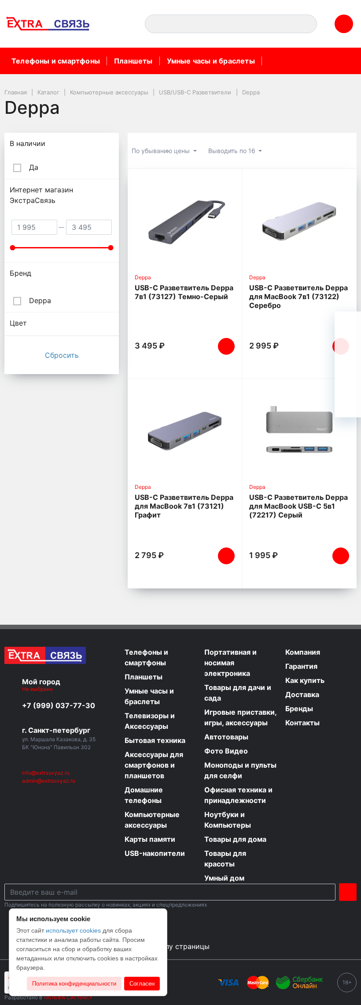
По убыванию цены (162, 150)
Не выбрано (38, 689)
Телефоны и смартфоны (55, 60)
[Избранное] (348, 351)
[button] (120, 24)
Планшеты (133, 60)
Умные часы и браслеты (211, 60)
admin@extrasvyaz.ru (48, 780)
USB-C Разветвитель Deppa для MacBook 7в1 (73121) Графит (184, 506)
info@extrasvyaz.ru (46, 772)
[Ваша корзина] (348, 324)
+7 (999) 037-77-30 (58, 705)
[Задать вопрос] (348, 404)
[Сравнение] (348, 377)
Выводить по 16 (232, 150)
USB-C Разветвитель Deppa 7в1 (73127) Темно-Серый (184, 292)
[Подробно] (346, 151)
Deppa (143, 277)
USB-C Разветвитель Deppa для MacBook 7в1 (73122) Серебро (298, 296)
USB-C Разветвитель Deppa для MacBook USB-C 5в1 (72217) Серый (298, 506)
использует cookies (73, 930)
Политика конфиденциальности (74, 983)
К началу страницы (177, 946)
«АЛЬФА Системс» (68, 997)
